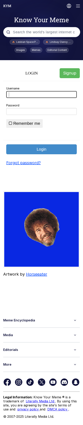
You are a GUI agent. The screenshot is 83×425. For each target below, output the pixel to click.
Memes (36, 49)
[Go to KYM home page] (7, 6)
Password (12, 105)
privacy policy (28, 409)
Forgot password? (23, 162)
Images (20, 49)
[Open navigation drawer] (78, 6)
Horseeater (36, 274)
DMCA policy (57, 409)
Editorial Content (57, 49)
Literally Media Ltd (40, 401)
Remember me (26, 123)
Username (12, 88)
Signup (69, 73)
